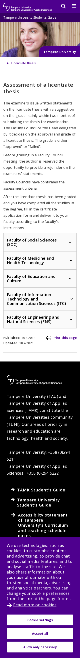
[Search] (60, 6)
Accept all (40, 633)
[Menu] (71, 6)
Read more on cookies (34, 604)
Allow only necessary (40, 647)
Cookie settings (40, 620)
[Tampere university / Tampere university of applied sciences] (27, 5)
